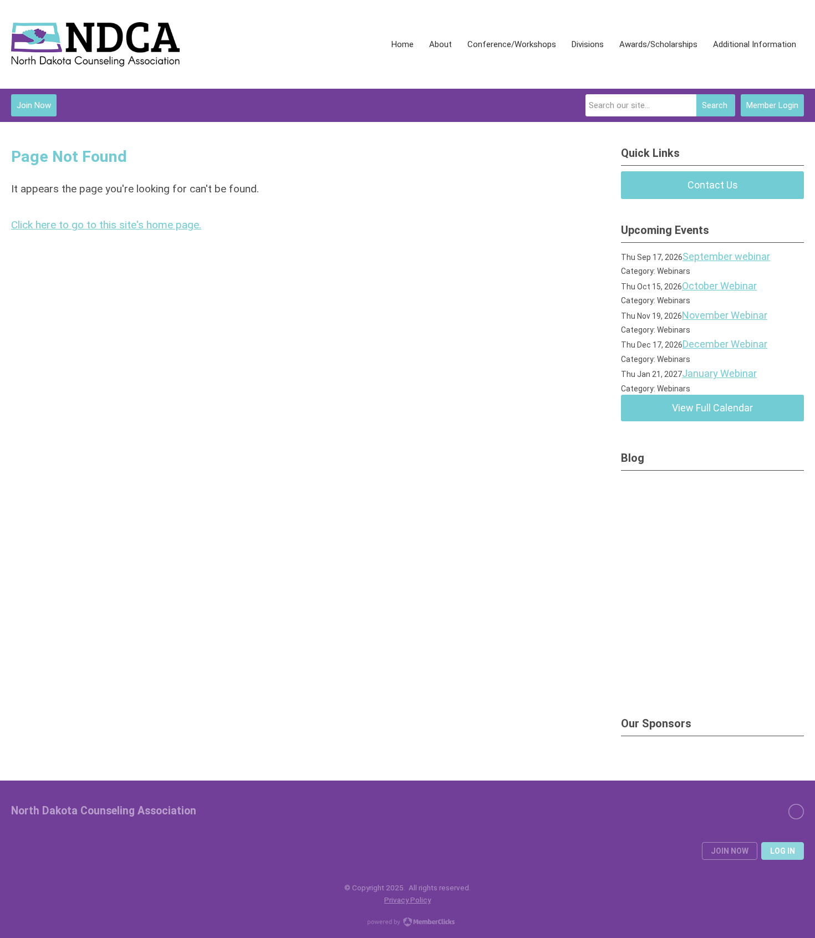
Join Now (34, 105)
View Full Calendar (712, 408)
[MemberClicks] (95, 44)
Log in (782, 851)
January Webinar (719, 373)
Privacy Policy (407, 899)
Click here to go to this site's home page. (106, 224)
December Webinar (724, 344)
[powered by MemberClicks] (407, 923)
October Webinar (719, 286)
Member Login (772, 105)
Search (714, 105)
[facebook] (796, 811)
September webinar (726, 256)
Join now (729, 851)
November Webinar (724, 315)
